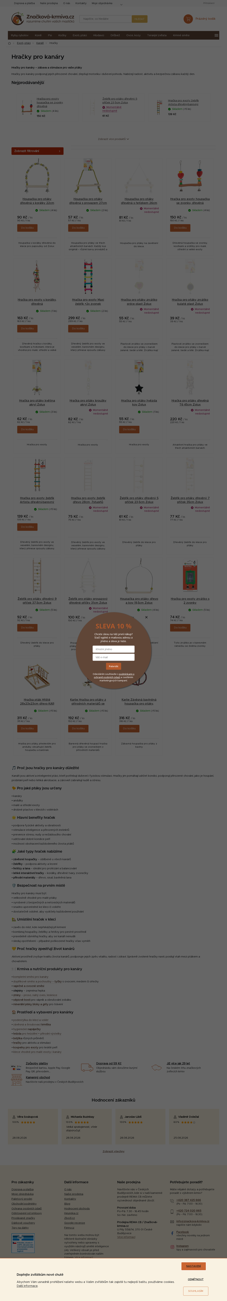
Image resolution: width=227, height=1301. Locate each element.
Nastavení (193, 1266)
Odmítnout (196, 1279)
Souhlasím (195, 1291)
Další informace (27, 1286)
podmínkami (126, 673)
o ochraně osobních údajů (114, 675)
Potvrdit (113, 666)
